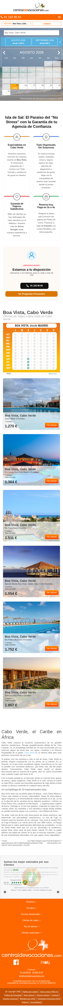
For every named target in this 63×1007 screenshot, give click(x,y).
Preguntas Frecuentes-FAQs (49, 999)
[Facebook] (16, 962)
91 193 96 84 (25, 972)
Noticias (25, 1002)
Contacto (55, 995)
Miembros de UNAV (27, 999)
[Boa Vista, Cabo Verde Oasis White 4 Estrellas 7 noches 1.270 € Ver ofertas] (31, 404)
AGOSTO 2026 (18, 41)
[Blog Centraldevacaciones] (47, 962)
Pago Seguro (29, 995)
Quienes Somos (42, 995)
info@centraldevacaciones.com (31, 976)
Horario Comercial (10, 999)
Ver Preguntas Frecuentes (31, 294)
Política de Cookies (30, 992)
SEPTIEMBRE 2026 (45, 41)
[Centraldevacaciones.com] (31, 7)
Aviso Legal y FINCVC (49, 992)
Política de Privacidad (13, 995)
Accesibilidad (35, 1002)
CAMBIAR (47, 24)
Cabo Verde (29, 753)
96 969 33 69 (37, 972)
